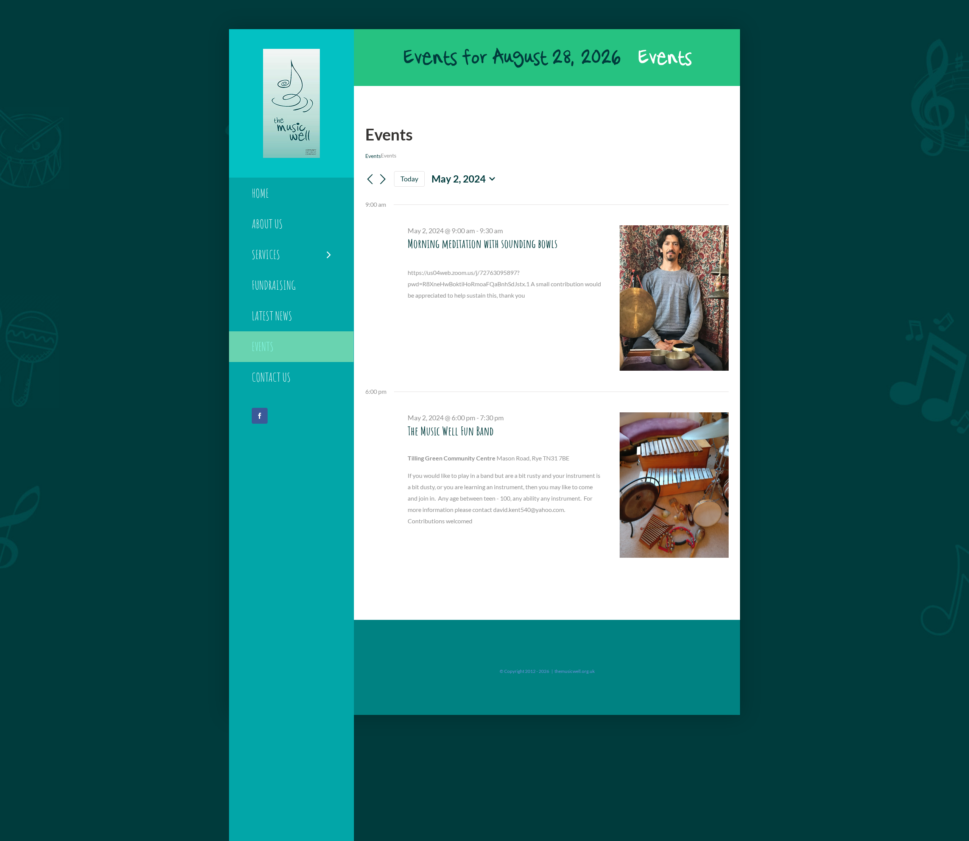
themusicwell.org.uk (575, 671)
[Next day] (382, 179)
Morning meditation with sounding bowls (483, 243)
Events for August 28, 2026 (511, 57)
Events (373, 156)
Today (409, 179)
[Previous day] (369, 179)
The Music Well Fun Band (451, 430)
